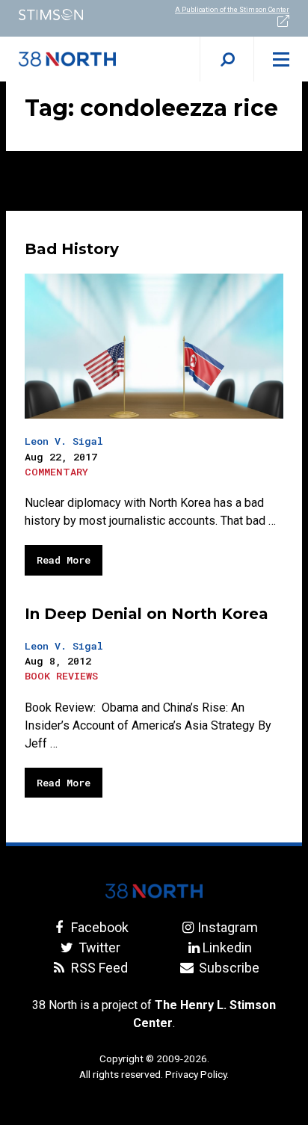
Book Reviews (61, 675)
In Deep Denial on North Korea (146, 614)
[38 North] (154, 891)
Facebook (98, 927)
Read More (63, 560)
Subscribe (227, 967)
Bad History (72, 249)
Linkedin (227, 947)
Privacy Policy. (197, 1074)
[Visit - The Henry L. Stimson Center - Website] (77, 14)
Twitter (98, 947)
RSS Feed (98, 967)
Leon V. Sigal (64, 441)
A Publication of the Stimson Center (232, 9)
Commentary (56, 471)
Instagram (227, 927)
